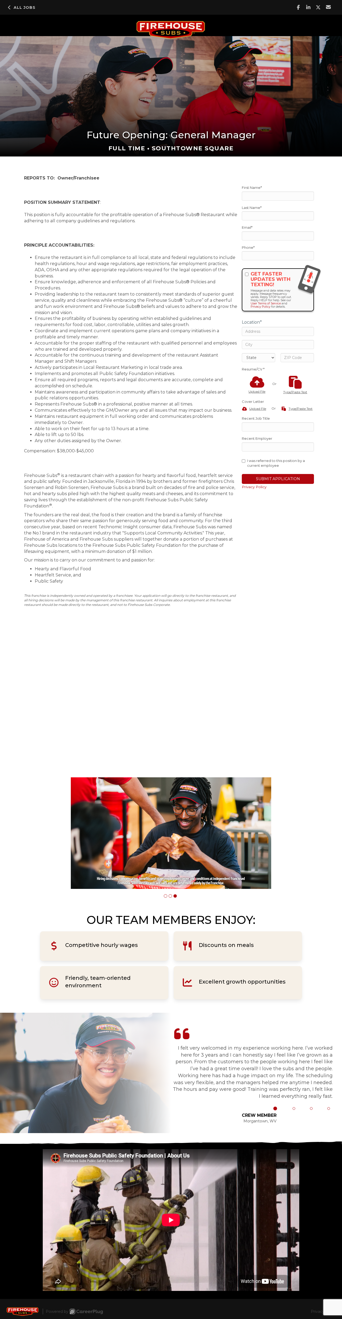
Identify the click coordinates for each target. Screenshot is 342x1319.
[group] (171, 833)
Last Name (252, 207)
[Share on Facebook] (298, 7)
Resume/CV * (253, 369)
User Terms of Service (266, 303)
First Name (252, 187)
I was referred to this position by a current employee (276, 463)
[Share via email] (328, 7)
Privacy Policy (260, 306)
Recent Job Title (256, 418)
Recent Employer (257, 438)
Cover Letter (253, 401)
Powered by (57, 1311)
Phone (248, 247)
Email (247, 227)
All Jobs (25, 7)
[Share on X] (318, 7)
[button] (165, 896)
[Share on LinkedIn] (308, 7)
